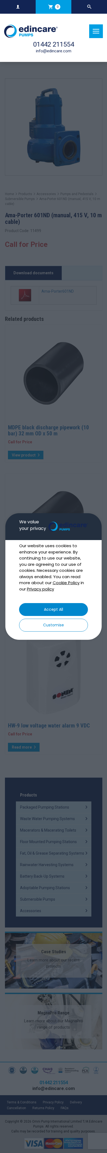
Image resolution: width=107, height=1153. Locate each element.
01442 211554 (53, 44)
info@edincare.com (53, 50)
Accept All (53, 609)
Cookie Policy (66, 583)
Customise (53, 625)
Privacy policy (40, 589)
